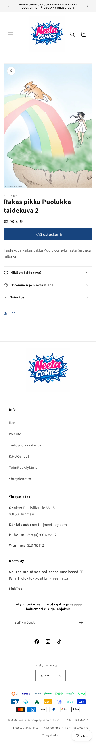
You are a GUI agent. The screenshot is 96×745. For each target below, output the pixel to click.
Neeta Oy (24, 720)
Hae (12, 422)
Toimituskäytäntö (23, 467)
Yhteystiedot (50, 735)
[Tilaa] (81, 623)
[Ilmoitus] (87, 6)
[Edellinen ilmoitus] (9, 6)
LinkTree (16, 588)
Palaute (15, 434)
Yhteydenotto (20, 478)
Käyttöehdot (19, 456)
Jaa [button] (13, 313)
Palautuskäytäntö (76, 720)
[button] (10, 34)
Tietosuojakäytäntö (25, 445)
